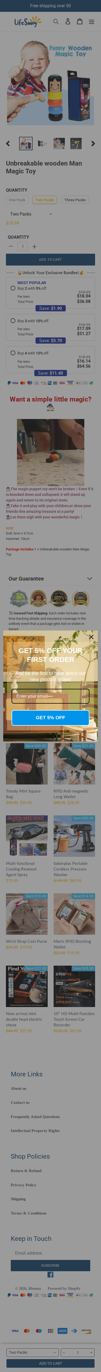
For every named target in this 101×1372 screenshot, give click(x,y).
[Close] (91, 637)
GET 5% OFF (50, 717)
